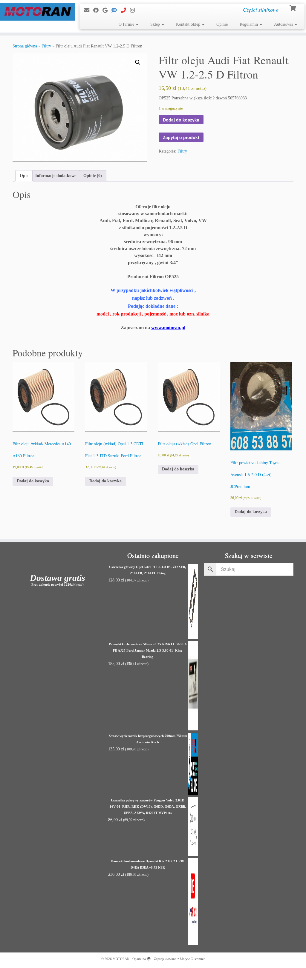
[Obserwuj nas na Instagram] (134, 10)
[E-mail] (88, 10)
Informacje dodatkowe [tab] (55, 175)
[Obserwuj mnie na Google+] (106, 10)
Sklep (155, 24)
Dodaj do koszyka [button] (33, 481)
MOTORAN (121, 959)
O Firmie (127, 24)
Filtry (46, 46)
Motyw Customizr (192, 959)
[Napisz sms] (116, 10)
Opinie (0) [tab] (92, 175)
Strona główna (25, 46)
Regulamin (249, 24)
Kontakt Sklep (188, 24)
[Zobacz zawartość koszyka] (293, 7)
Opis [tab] (24, 175)
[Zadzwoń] (125, 10)
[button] (137, 62)
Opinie (222, 24)
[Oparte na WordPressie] (149, 958)
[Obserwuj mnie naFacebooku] (97, 10)
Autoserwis (284, 24)
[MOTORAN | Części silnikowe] (36, 12)
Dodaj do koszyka (181, 120)
